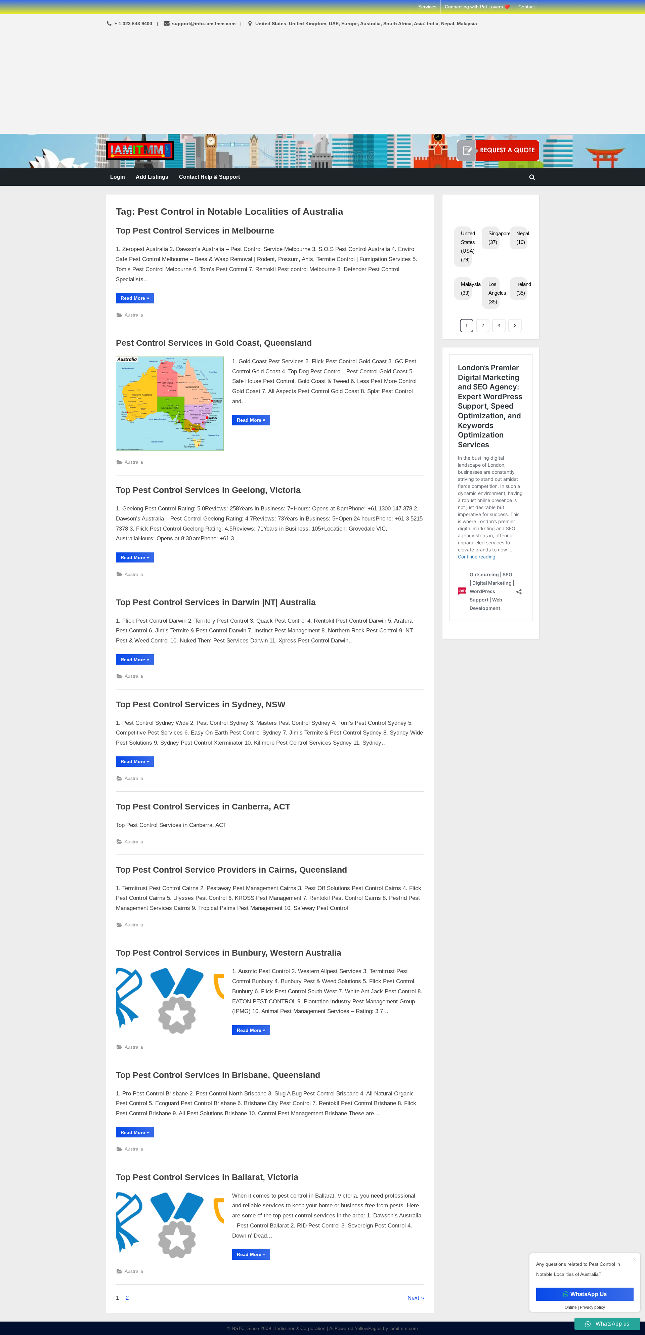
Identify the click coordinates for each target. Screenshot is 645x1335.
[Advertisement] (322, 81)
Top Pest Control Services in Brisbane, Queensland (218, 1075)
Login (117, 177)
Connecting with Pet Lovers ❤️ (477, 6)
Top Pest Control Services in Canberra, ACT (203, 806)
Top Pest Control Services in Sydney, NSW (201, 704)
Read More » (137, 299)
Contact (526, 6)
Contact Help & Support (209, 177)
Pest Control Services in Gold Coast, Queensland (214, 342)
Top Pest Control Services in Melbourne (195, 230)
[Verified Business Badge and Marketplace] (498, 150)
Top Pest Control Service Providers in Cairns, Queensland (231, 869)
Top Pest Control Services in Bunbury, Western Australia (228, 952)
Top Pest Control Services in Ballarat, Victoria (207, 1177)
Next (413, 1298)
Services (427, 6)
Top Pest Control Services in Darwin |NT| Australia (216, 602)
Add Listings (152, 177)
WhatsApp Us (588, 1294)
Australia (134, 315)
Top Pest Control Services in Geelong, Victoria (208, 490)
